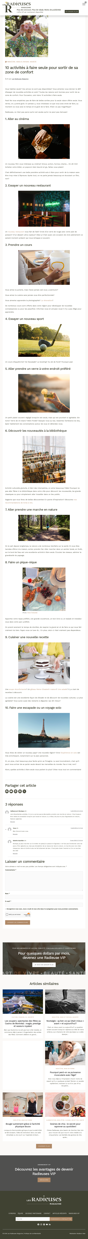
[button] (85, 2)
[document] (44, 619)
